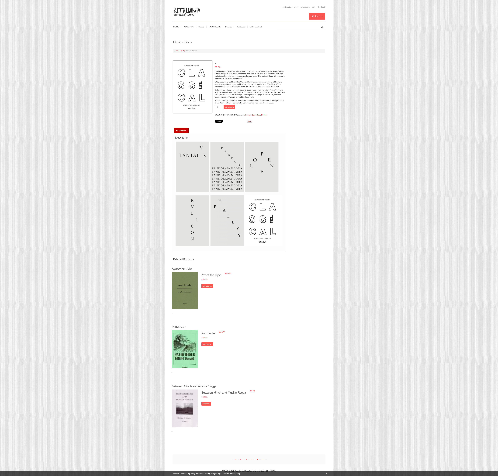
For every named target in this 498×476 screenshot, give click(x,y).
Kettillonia (239, 471)
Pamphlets (214, 27)
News (201, 27)
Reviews (241, 27)
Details (205, 279)
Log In (296, 7)
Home (176, 27)
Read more (206, 403)
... (232, 459)
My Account (305, 7)
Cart (313, 7)
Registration (287, 7)
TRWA (273, 471)
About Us (189, 27)
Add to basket (229, 107)
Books (228, 27)
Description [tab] (181, 131)
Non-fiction (255, 115)
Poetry (183, 51)
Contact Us (256, 27)
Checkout (321, 7)
